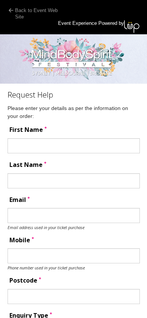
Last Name (27, 165)
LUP (131, 26)
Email (19, 200)
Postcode (25, 280)
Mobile (21, 240)
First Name (28, 130)
